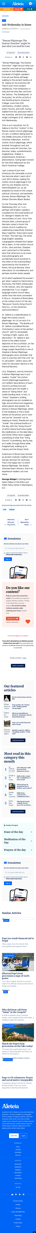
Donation (18, 1175)
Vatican (11, 509)
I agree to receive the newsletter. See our (17, 553)
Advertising (18, 1178)
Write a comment (18, 666)
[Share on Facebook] (16, 57)
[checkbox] (4, 553)
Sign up (8, 559)
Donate (17, 9)
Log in (24, 658)
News (18, 1147)
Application (18, 1167)
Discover (18, 1155)
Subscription (18, 1173)
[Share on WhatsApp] (30, 57)
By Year (18, 1187)
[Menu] (6, 4)
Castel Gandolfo (9, 955)
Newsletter (18, 1164)
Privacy (18, 1226)
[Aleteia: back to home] (18, 4)
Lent (4, 509)
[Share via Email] (27, 57)
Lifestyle (18, 1149)
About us (18, 1208)
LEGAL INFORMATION (18, 1212)
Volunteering (8, 1060)
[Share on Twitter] (23, 57)
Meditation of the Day (15, 841)
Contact (18, 1219)
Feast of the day (13, 832)
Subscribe (7, 9)
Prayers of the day (15, 850)
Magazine (18, 1170)
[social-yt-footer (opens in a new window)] (12, 1195)
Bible (5, 992)
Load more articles (18, 740)
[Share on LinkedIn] (20, 57)
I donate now (11, 619)
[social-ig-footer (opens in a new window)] (24, 1195)
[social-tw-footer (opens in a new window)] (20, 1195)
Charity (6, 920)
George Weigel (25, 29)
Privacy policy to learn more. (14, 554)
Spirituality (5, 16)
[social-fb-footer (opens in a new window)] (16, 1195)
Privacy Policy (18, 1223)
